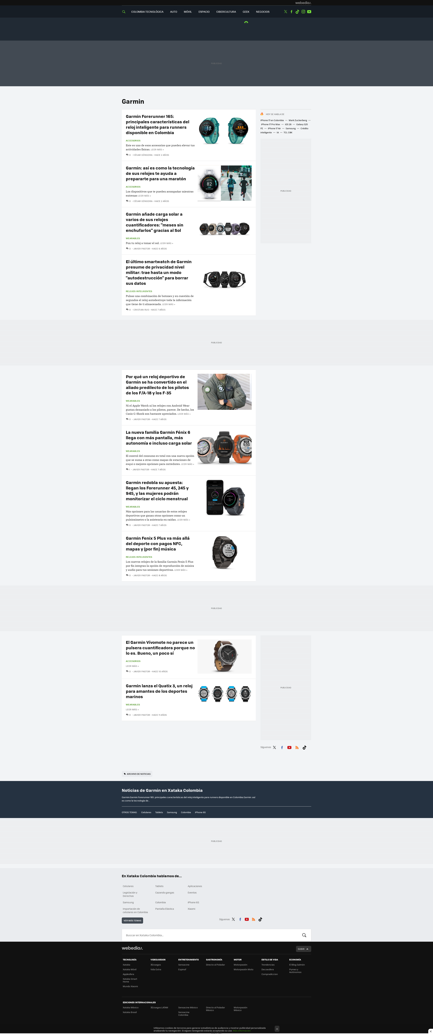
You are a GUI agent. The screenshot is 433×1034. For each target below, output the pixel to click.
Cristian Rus (141, 309)
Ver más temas (132, 920)
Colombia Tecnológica (147, 12)
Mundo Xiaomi (130, 986)
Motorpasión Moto (243, 969)
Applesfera (128, 974)
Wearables (133, 238)
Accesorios (133, 140)
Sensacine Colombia (183, 1013)
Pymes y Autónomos (295, 971)
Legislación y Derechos (130, 894)
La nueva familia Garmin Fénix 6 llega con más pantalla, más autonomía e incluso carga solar (159, 437)
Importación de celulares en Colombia (135, 910)
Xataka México (131, 1007)
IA (278, 132)
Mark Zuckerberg (298, 120)
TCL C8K (288, 132)
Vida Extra (156, 969)
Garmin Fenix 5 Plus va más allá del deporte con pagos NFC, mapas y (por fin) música (158, 543)
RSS (297, 747)
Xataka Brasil (130, 1012)
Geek (246, 12)
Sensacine (183, 964)
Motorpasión (240, 964)
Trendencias (268, 964)
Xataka (126, 964)
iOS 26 (288, 124)
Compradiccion (269, 974)
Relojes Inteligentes (139, 291)
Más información (242, 1030)
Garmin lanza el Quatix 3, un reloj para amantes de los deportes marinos (159, 690)
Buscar (304, 935)
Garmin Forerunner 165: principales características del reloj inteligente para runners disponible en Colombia (157, 124)
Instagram (303, 12)
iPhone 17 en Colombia (272, 120)
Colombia (186, 812)
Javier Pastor (141, 248)
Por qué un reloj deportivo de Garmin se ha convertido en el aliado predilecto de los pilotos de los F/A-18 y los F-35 (157, 384)
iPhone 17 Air (274, 128)
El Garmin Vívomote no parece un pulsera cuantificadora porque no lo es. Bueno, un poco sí (160, 647)
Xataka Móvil (129, 969)
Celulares (146, 812)
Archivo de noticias (139, 773)
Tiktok (297, 12)
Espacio (204, 12)
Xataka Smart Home (130, 980)
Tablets (159, 812)
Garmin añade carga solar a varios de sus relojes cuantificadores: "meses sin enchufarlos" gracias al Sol (154, 222)
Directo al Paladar (215, 964)
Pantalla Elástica (164, 908)
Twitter (285, 12)
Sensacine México (188, 1007)
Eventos (192, 892)
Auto (173, 12)
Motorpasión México (240, 1009)
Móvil (188, 12)
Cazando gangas (164, 892)
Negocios (262, 12)
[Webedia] (303, 3)
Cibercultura (226, 12)
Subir (301, 948)
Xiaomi (191, 908)
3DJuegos (156, 964)
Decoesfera (267, 969)
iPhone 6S (200, 812)
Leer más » (157, 149)
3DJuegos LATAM (159, 1007)
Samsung (291, 128)
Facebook (291, 12)
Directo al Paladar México (215, 1009)
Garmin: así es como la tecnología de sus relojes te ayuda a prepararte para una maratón (160, 173)
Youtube (309, 12)
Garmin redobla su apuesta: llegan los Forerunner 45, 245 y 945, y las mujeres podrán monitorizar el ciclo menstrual (157, 490)
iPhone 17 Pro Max (270, 124)
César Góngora (143, 154)
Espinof (182, 969)
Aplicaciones (195, 886)
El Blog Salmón (297, 964)
